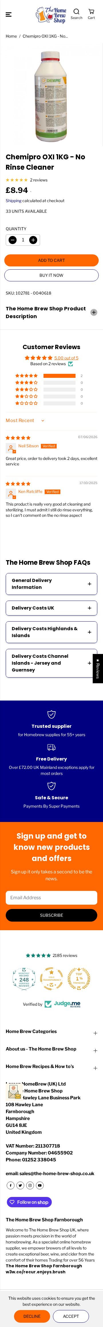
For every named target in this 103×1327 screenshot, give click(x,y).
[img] (18, 437)
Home (11, 36)
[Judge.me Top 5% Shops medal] (79, 978)
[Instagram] (30, 1185)
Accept (71, 1316)
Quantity (16, 228)
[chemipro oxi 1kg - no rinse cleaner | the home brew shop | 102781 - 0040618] (51, 94)
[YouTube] (40, 1185)
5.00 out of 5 (66, 357)
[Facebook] (10, 1185)
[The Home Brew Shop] (51, 14)
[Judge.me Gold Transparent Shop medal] (24, 978)
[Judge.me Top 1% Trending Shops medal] (51, 978)
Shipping (13, 200)
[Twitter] (20, 1185)
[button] (9, 14)
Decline (32, 1316)
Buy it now (51, 275)
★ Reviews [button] (98, 669)
